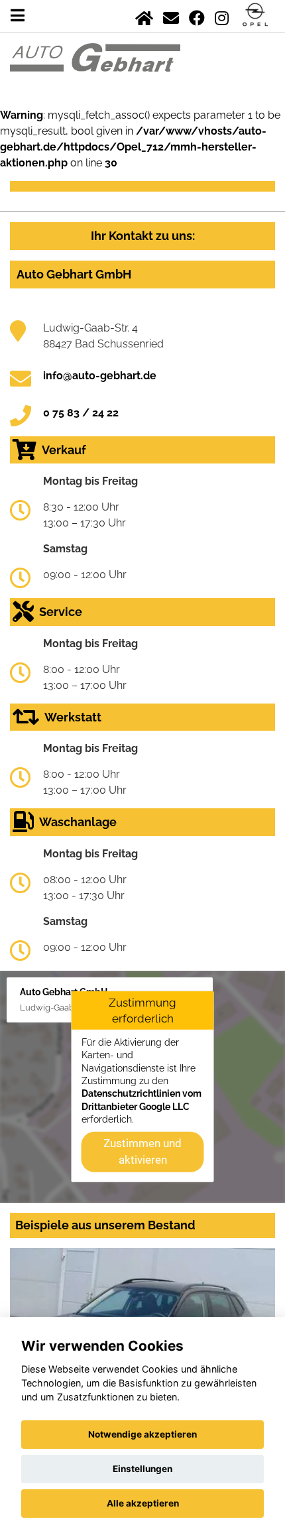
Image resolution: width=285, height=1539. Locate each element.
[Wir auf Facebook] (197, 15)
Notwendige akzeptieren (142, 1434)
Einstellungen (142, 1468)
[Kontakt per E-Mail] (171, 15)
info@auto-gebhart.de (99, 375)
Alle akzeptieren (143, 1503)
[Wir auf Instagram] (222, 15)
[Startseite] (144, 15)
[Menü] (17, 16)
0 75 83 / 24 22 (81, 412)
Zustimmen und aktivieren (142, 1151)
